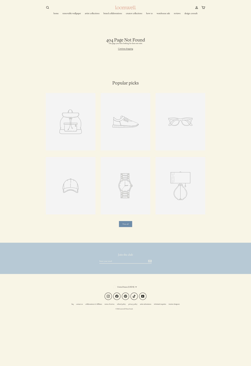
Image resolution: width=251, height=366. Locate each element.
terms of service (109, 304)
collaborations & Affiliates (93, 304)
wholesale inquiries (160, 304)
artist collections (92, 13)
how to (149, 13)
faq (73, 304)
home (56, 13)
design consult (191, 13)
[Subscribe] (149, 261)
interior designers (174, 304)
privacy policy (132, 304)
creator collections (134, 13)
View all (125, 224)
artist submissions (145, 304)
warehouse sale (163, 13)
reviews (177, 13)
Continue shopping (125, 48)
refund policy (121, 304)
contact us (79, 304)
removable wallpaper (71, 13)
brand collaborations (112, 13)
